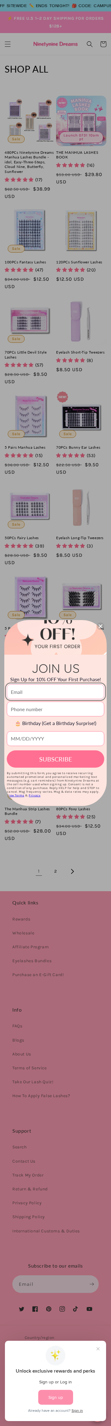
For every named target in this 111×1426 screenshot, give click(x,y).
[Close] (100, 626)
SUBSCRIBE (55, 759)
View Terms (15, 795)
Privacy (34, 795)
